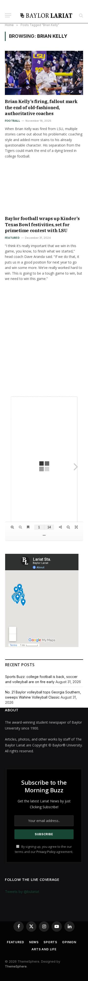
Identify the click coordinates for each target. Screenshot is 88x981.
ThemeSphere (16, 966)
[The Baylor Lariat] (46, 15)
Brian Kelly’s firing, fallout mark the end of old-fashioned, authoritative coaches (41, 107)
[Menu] (8, 15)
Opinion (69, 942)
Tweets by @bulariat (22, 891)
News (34, 942)
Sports (50, 942)
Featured (15, 942)
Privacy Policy (45, 852)
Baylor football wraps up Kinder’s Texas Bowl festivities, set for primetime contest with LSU (42, 224)
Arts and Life (44, 949)
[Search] (80, 15)
